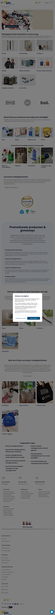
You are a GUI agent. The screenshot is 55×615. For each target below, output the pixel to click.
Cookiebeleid (17, 313)
